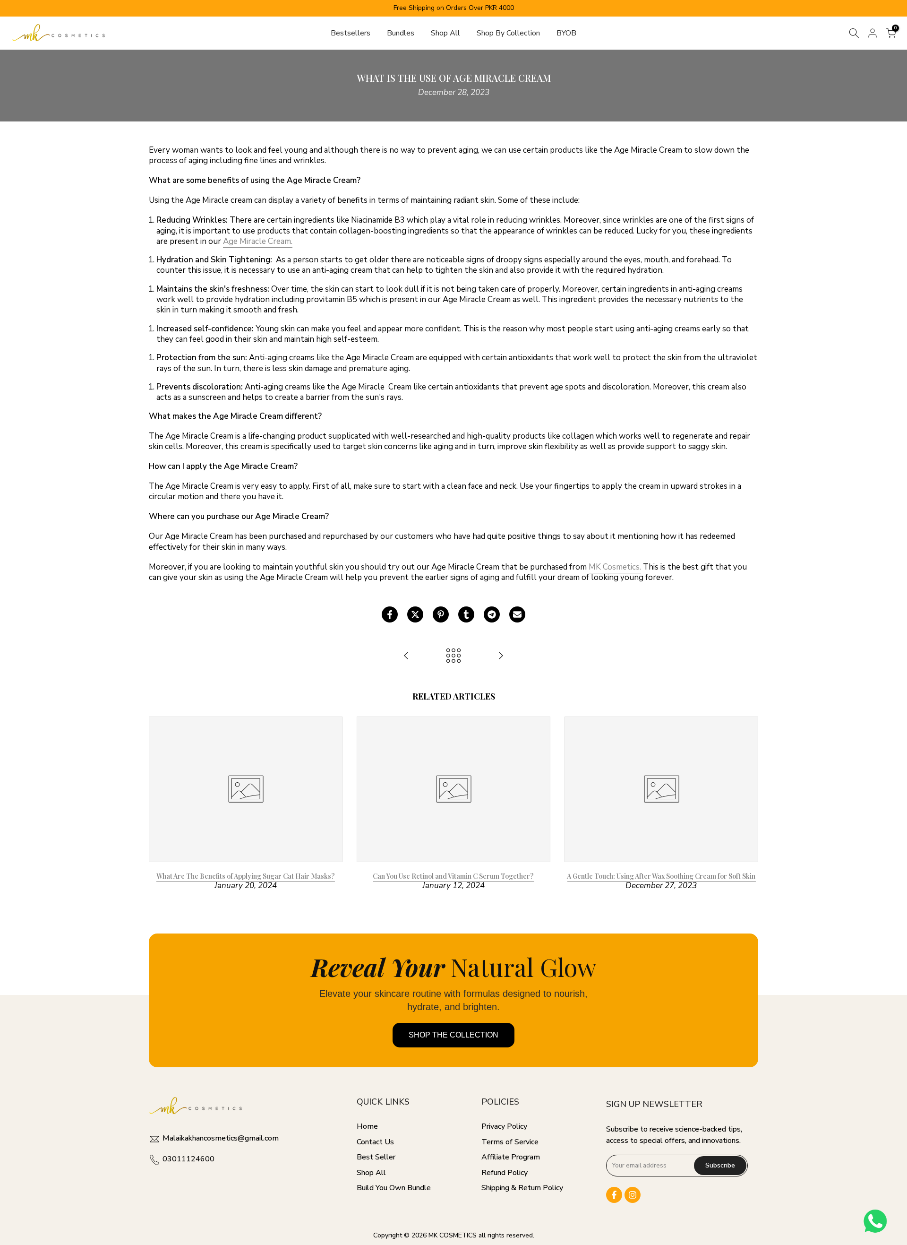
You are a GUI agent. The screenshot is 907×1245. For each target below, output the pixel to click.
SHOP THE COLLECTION (453, 1035)
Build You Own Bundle (394, 1188)
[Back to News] (453, 656)
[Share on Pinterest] (441, 614)
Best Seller (376, 1157)
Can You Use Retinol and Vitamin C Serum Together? (453, 876)
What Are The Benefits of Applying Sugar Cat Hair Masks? (245, 876)
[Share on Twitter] (415, 614)
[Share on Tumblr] (466, 614)
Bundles (400, 33)
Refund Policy (504, 1172)
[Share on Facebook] (390, 614)
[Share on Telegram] (492, 614)
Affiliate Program (510, 1157)
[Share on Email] (517, 614)
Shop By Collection (508, 33)
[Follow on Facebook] (614, 1195)
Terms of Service (510, 1142)
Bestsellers (350, 33)
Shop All (445, 33)
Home (367, 1126)
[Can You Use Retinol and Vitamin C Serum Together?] (500, 656)
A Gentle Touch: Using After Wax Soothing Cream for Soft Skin (661, 876)
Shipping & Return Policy (522, 1188)
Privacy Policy (504, 1126)
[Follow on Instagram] (633, 1195)
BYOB (566, 33)
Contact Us (375, 1142)
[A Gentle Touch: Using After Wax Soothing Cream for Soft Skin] (406, 656)
